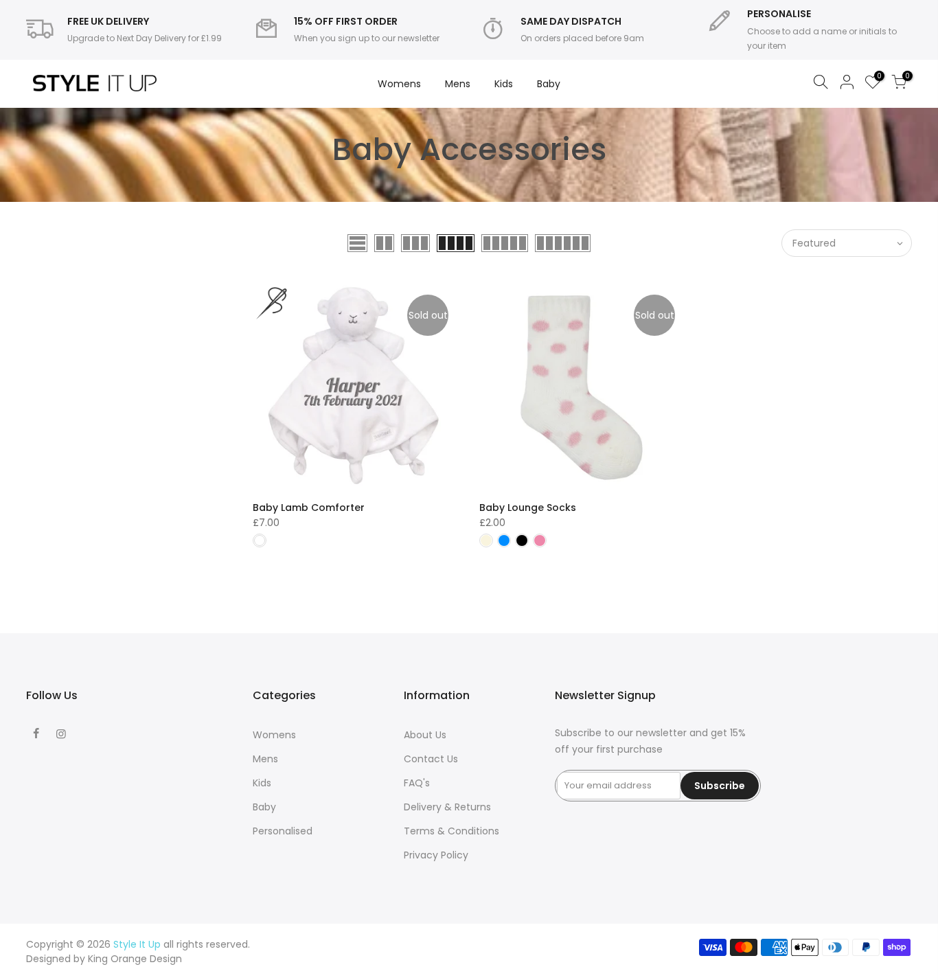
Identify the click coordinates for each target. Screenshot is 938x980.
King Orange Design (135, 959)
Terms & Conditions (451, 831)
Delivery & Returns (447, 807)
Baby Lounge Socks (527, 507)
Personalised (282, 831)
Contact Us (431, 759)
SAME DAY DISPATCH (571, 21)
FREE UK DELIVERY (108, 21)
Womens (399, 84)
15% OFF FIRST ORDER (346, 21)
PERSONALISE (779, 14)
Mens (457, 84)
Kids (503, 84)
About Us (425, 735)
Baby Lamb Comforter (309, 507)
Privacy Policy (436, 855)
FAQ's (417, 783)
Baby (548, 84)
